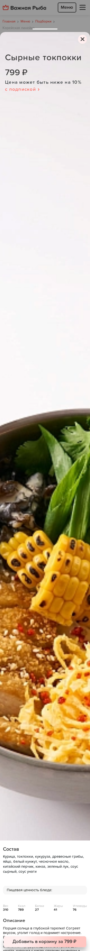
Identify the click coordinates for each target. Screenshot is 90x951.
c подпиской (20, 89)
